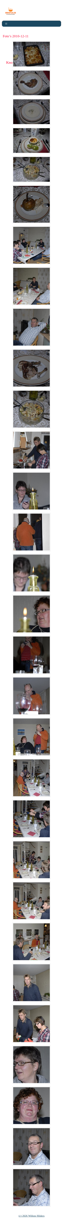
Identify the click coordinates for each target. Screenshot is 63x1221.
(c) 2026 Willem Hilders (32, 1215)
